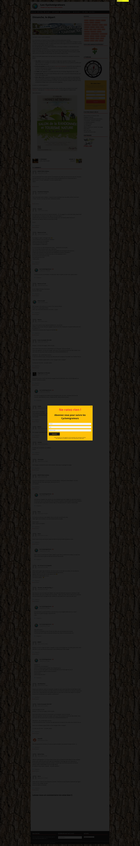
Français (120, 0)
